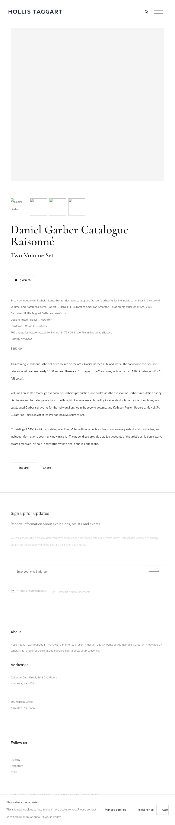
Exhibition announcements (74, 589)
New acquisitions (148, 592)
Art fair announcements (31, 589)
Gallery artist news (113, 590)
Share (47, 468)
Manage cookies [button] (115, 809)
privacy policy (111, 535)
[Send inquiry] (154, 571)
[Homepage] (35, 12)
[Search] (146, 12)
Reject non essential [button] (149, 809)
